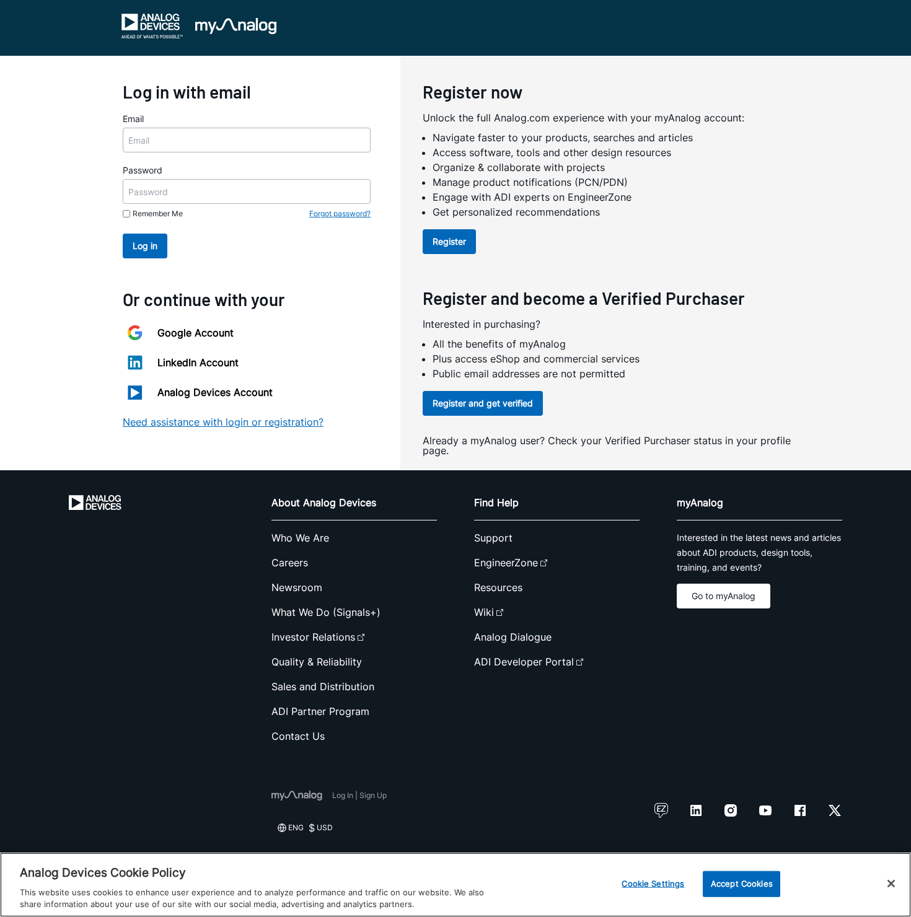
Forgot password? (340, 213)
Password (142, 170)
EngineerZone (506, 562)
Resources (498, 587)
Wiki (484, 612)
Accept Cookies (742, 883)
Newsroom (296, 587)
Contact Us (298, 736)
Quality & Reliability (316, 662)
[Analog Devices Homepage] (152, 26)
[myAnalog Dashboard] (235, 26)
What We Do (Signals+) (326, 612)
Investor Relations (313, 637)
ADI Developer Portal (524, 662)
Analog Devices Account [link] (215, 392)
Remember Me (158, 213)
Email (133, 118)
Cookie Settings (653, 883)
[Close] (891, 883)
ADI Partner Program (320, 711)
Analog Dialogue (513, 637)
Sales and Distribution (322, 686)
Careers (289, 562)
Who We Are (300, 538)
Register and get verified (483, 403)
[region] (455, 885)
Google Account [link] (195, 333)
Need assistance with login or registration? (223, 422)
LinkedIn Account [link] (198, 362)
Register (449, 241)
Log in (145, 245)
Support (493, 538)
